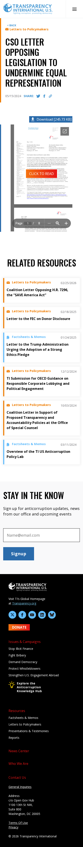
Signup (18, 554)
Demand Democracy (23, 662)
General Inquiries (20, 787)
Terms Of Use (18, 823)
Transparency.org (24, 603)
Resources (17, 710)
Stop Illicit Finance (21, 649)
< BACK (11, 25)
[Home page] (27, 8)
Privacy (13, 827)
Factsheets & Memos (23, 718)
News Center (19, 751)
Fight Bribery (17, 655)
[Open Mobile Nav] (74, 9)
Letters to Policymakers (25, 724)
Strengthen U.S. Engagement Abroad (34, 675)
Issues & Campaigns (25, 641)
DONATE (19, 627)
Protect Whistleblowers (24, 668)
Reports (14, 738)
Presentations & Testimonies (29, 731)
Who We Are (18, 763)
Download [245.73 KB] (54, 119)
